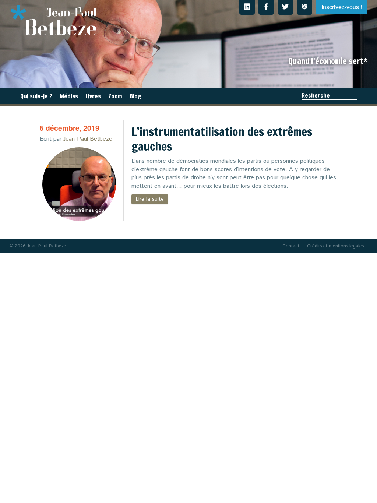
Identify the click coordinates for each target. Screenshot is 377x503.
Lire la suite (150, 199)
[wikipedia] (304, 7)
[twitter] (285, 7)
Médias (69, 96)
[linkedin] (247, 7)
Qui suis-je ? (36, 96)
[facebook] (266, 7)
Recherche (316, 95)
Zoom (115, 96)
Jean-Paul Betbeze (87, 139)
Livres (93, 96)
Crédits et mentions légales (335, 246)
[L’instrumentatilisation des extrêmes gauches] (79, 184)
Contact (290, 246)
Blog (135, 96)
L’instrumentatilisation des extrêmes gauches (221, 139)
